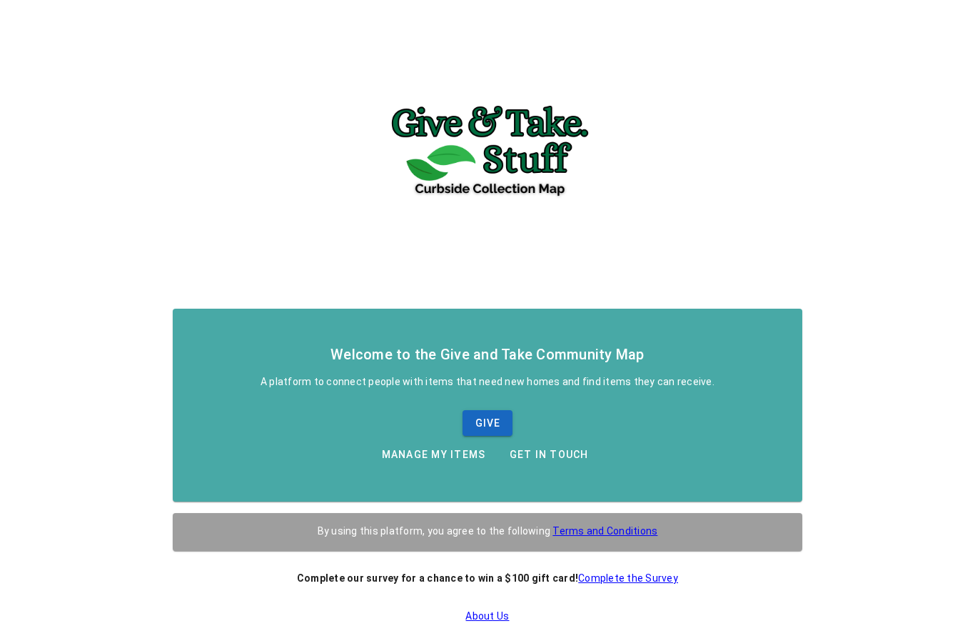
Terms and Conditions (604, 531)
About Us (487, 616)
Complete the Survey (628, 578)
